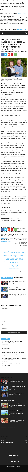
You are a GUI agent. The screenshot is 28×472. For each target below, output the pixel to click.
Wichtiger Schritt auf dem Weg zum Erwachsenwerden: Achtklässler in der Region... (17, 405)
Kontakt (17, 467)
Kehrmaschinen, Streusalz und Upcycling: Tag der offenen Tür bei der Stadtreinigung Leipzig (13, 353)
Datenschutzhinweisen (22, 13)
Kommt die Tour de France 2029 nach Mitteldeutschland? (10, 347)
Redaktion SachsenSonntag (8, 51)
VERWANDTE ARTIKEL (7, 277)
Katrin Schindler (13, 220)
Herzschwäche (17, 218)
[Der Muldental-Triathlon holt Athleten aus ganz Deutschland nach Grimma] (4, 289)
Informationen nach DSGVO (9, 467)
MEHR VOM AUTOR (18, 277)
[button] (26, 33)
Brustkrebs (11, 218)
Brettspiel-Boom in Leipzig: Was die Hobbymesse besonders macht (12, 364)
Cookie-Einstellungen (11, 466)
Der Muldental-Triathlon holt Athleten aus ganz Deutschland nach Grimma (17, 289)
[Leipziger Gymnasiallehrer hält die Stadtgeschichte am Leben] (4, 296)
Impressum (22, 467)
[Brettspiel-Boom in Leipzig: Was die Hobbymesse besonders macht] (4, 283)
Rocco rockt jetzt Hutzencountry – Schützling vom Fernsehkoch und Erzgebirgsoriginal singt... (16, 420)
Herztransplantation (5, 220)
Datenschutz (18, 466)
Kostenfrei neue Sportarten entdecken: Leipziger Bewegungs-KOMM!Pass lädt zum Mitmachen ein (12, 342)
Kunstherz (20, 220)
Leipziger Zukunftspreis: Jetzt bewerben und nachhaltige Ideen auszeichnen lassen (14, 359)
